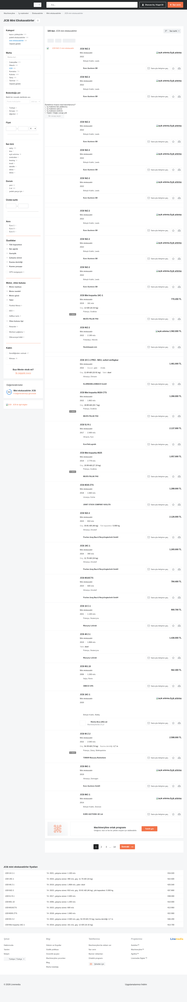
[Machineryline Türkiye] (17, 5)
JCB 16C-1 (85, 694)
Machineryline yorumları (56, 958)
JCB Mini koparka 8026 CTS (93, 392)
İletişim (6, 954)
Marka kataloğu (52, 967)
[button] (173, 68)
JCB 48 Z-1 (85, 634)
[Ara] (49, 4)
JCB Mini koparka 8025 (91, 453)
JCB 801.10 (85, 666)
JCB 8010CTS (86, 578)
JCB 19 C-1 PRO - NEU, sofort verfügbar (99, 360)
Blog (48, 962)
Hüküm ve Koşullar (53, 945)
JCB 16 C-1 (85, 606)
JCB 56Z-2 (85, 49)
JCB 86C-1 (85, 766)
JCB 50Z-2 (85, 513)
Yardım (7, 949)
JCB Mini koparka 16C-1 (91, 295)
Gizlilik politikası (52, 949)
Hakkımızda (8, 945)
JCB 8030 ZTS (87, 485)
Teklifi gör (149, 829)
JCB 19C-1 (85, 546)
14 (114, 847)
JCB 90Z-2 (85, 327)
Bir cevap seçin (54, 116)
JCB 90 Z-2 (85, 734)
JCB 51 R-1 (85, 425)
